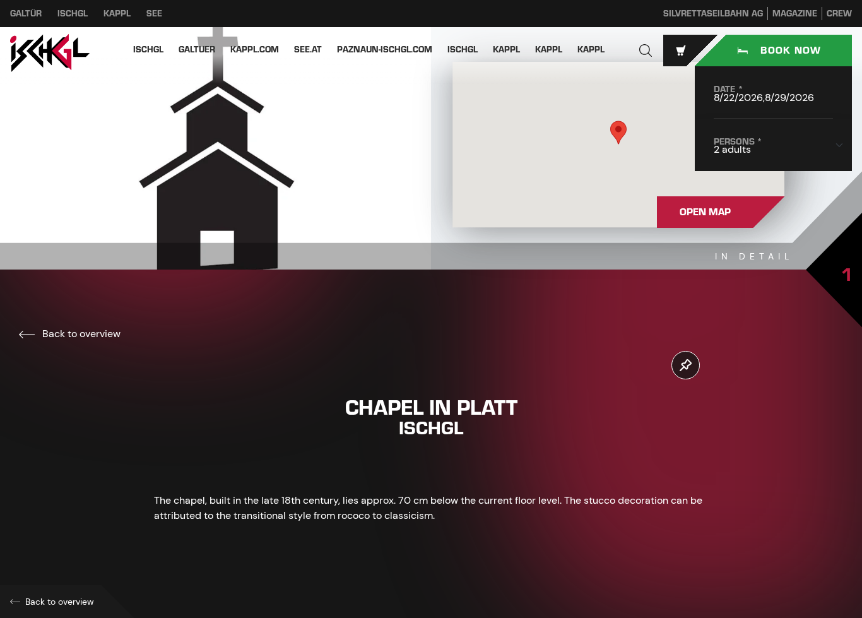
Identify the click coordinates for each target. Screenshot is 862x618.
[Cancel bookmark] (685, 365)
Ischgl (72, 13)
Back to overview (80, 333)
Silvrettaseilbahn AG (713, 13)
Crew (839, 13)
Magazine (794, 13)
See (154, 13)
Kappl (117, 13)
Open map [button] (705, 212)
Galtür (26, 13)
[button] (645, 50)
